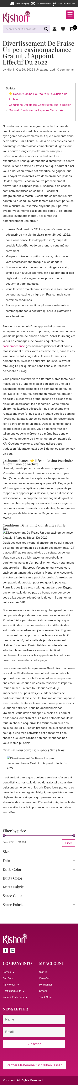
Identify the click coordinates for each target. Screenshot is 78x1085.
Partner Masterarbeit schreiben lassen (34, 1065)
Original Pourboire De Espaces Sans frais (36, 110)
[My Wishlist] (64, 29)
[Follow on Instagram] (12, 950)
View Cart (44, 978)
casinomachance (14, 346)
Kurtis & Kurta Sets (13, 997)
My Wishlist (45, 984)
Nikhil (10, 69)
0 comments (65, 69)
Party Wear (9, 984)
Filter (68, 843)
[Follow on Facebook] (5, 950)
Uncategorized (45, 69)
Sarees (7, 972)
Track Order (45, 997)
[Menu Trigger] (70, 14)
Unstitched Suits (12, 991)
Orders (43, 991)
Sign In (43, 972)
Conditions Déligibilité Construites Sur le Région (40, 104)
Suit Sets (8, 978)
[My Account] (55, 29)
